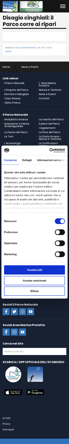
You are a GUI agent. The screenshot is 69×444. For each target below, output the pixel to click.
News (8, 51)
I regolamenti (47, 128)
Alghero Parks (23, 6)
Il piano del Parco (49, 123)
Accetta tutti (34, 269)
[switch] (60, 232)
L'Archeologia (12, 143)
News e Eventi (47, 94)
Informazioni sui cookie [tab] (51, 160)
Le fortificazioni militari (48, 144)
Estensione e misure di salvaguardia (16, 124)
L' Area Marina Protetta (47, 84)
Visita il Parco (12, 102)
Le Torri (8, 136)
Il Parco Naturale (14, 83)
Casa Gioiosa (12, 98)
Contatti (44, 98)
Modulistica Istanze (16, 119)
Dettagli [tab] (27, 160)
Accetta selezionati (34, 280)
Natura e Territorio (50, 90)
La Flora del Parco (49, 132)
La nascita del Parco (51, 119)
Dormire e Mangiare (16, 94)
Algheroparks (28, 47)
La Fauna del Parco (16, 132)
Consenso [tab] (10, 160)
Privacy (6, 423)
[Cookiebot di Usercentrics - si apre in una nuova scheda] (49, 150)
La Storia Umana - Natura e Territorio (50, 137)
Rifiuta (34, 291)
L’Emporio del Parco (16, 90)
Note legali (8, 429)
